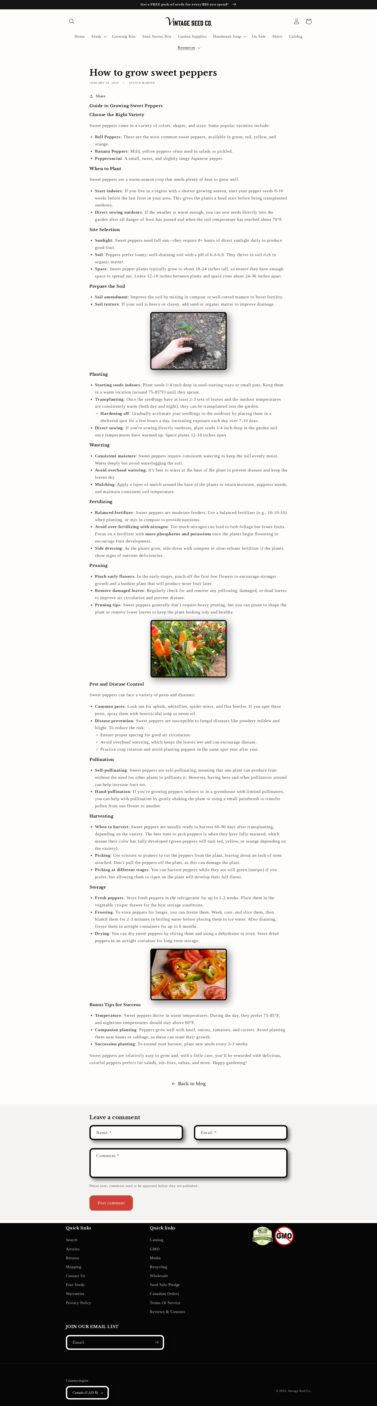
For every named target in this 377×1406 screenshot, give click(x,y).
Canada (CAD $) (85, 1393)
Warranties (75, 1293)
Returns (72, 1258)
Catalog (156, 1240)
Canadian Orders (164, 1293)
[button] (72, 21)
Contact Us (75, 1276)
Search (72, 1240)
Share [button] (101, 96)
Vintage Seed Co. (299, 1390)
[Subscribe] (157, 1342)
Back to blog (192, 1083)
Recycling (158, 1267)
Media (155, 1258)
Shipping (73, 1267)
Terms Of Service (165, 1303)
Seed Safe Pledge (165, 1285)
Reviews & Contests (167, 1312)
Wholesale (159, 1276)
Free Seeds (75, 1285)
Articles (73, 1249)
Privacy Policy (78, 1303)
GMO (154, 1249)
